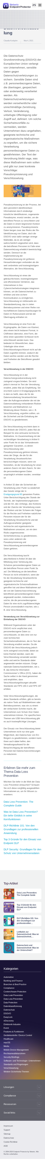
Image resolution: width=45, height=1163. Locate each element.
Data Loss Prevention (13, 999)
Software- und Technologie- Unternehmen (22, 1061)
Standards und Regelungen (16, 1064)
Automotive (9, 977)
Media (6, 1046)
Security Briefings (11, 1057)
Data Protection (10, 1002)
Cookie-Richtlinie (10, 1142)
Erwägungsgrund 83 (13, 494)
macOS (7, 1042)
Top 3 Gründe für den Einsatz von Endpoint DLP (22, 841)
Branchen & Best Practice (15, 984)
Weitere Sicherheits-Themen (16, 1072)
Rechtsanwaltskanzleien (14, 1053)
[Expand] (39, 1087)
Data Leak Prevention (13, 995)
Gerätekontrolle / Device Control (18, 1035)
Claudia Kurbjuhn (11, 40)
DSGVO (7, 1013)
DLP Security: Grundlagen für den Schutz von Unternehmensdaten (22, 851)
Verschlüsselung (11, 1068)
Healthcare (8, 1039)
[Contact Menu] (34, 5)
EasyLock (8, 1017)
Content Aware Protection (15, 992)
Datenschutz (9, 1010)
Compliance (9, 988)
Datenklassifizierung (13, 1006)
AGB (6, 1146)
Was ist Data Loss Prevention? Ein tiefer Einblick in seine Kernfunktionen (21, 815)
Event (6, 1028)
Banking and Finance (13, 981)
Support (7, 1130)
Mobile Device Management (16, 1050)
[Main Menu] (40, 5)
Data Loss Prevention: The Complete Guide (18, 803)
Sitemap (7, 1134)
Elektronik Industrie (12, 1024)
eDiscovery (9, 1021)
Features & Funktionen (14, 1032)
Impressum (8, 1126)
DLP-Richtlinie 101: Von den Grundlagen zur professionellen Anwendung (21, 829)
